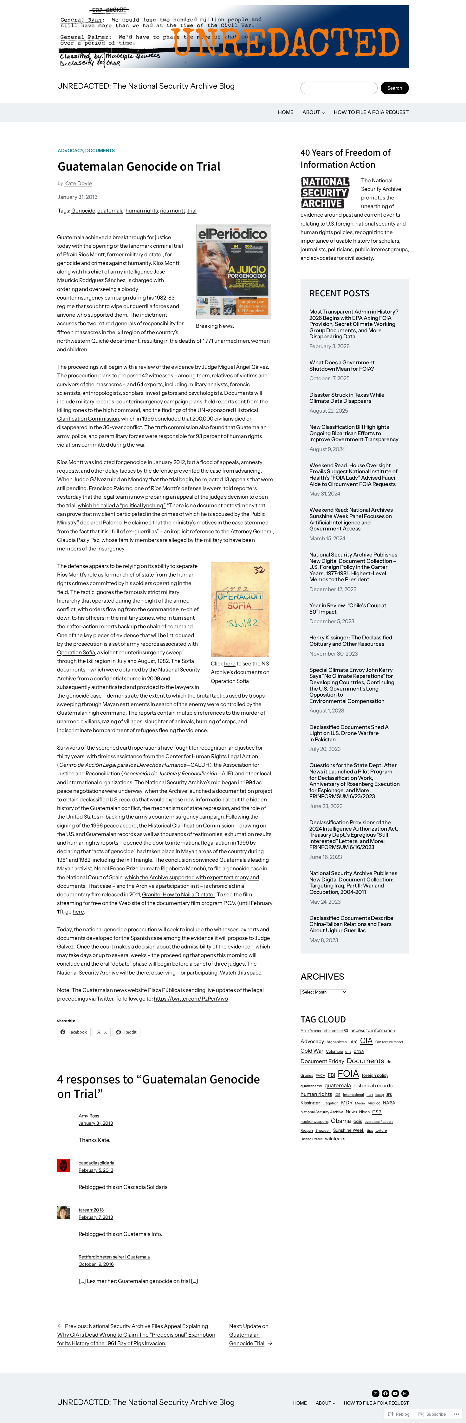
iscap (379, 1094)
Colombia (334, 1051)
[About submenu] (323, 112)
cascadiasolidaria (96, 1163)
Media (360, 1103)
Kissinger (310, 1103)
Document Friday (322, 1061)
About (311, 112)
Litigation (330, 1103)
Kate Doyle (78, 183)
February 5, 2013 (96, 1170)
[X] (375, 1393)
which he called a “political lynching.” (122, 505)
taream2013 (91, 1210)
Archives (322, 976)
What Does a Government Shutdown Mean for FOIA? (342, 366)
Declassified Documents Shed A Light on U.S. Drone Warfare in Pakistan (349, 733)
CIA (366, 1040)
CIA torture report (389, 1042)
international (353, 1094)
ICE (337, 1095)
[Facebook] (385, 1393)
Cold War (312, 1051)
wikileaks (335, 1139)
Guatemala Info (142, 1234)
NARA (389, 1103)
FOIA (348, 1073)
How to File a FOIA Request (371, 112)
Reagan (307, 1130)
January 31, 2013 (96, 1123)
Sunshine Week (348, 1130)
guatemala (110, 210)
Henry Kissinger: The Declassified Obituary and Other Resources (350, 641)
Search (394, 88)
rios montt (172, 210)
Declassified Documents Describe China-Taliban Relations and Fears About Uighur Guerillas (351, 924)
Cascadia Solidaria (145, 1187)
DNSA (359, 1051)
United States (311, 1139)
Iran (369, 1094)
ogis (357, 1121)
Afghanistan (337, 1042)
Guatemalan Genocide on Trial (139, 166)
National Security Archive (322, 1111)
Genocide (83, 210)
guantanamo (311, 1085)
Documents (100, 150)
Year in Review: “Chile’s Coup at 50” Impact (347, 609)
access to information (373, 1030)
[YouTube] (395, 1393)
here (230, 663)
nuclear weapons (314, 1121)
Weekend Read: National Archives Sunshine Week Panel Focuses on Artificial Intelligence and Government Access (351, 519)
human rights (142, 210)
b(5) (353, 1041)
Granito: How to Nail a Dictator (178, 894)
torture (381, 1130)
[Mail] (405, 1393)
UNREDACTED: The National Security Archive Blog (146, 86)
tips (370, 1130)
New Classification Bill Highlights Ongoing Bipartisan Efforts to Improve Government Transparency (353, 433)
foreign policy (375, 1075)
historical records (372, 1085)
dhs (348, 1051)
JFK (389, 1095)
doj (389, 1061)
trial (192, 210)
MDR (347, 1103)
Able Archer (311, 1030)
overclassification (379, 1121)
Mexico (373, 1103)
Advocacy (70, 150)
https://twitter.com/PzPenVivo (191, 998)
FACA (320, 1075)
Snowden (323, 1130)
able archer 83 (336, 1030)
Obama (341, 1120)
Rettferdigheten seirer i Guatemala (114, 1257)
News (351, 1111)
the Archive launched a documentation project (215, 791)
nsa (377, 1111)
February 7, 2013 (96, 1217)
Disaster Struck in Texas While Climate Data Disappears (347, 398)
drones (307, 1075)
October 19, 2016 (96, 1264)
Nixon (364, 1111)
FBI (331, 1075)
